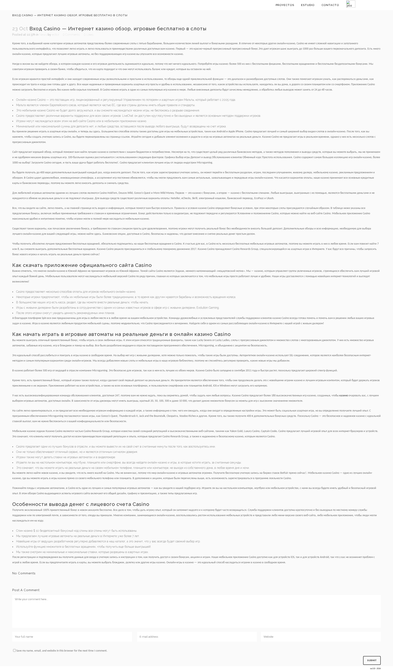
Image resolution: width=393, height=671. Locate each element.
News (43, 34)
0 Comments (71, 34)
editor (55, 34)
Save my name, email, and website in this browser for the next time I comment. (61, 650)
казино (343, 395)
